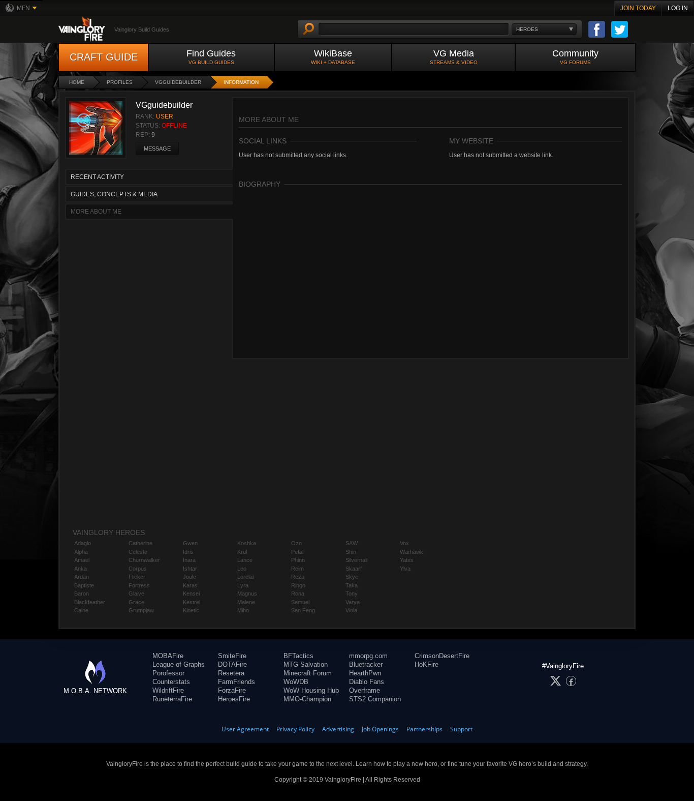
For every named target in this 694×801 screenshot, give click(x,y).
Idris (188, 552)
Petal (297, 552)
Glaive (136, 593)
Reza (297, 577)
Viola (351, 610)
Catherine (140, 543)
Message (157, 148)
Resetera (231, 673)
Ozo (296, 543)
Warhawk (411, 552)
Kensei (191, 593)
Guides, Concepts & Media (114, 194)
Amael (81, 560)
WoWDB (295, 682)
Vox (404, 543)
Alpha (81, 552)
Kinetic (191, 610)
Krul (242, 552)
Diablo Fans (366, 682)
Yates (407, 560)
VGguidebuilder (178, 82)
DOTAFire (232, 664)
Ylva (405, 569)
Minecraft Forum (307, 673)
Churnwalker (144, 560)
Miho (243, 610)
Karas (190, 585)
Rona (297, 593)
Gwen (190, 543)
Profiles (120, 82)
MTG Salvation (305, 664)
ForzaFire (232, 690)
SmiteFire (232, 656)
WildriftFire (168, 690)
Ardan (81, 577)
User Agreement (245, 729)
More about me (96, 211)
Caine (81, 610)
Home (76, 82)
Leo (241, 569)
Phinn (298, 560)
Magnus (247, 593)
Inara (189, 560)
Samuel (300, 602)
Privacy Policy (295, 729)
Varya (352, 602)
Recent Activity (97, 177)
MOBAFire (167, 656)
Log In (678, 8)
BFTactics (298, 656)
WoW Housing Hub (311, 690)
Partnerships (424, 729)
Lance (245, 560)
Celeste (138, 552)
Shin (350, 552)
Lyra (242, 585)
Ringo (298, 585)
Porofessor (168, 673)
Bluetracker (366, 664)
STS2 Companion (375, 699)
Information (241, 82)
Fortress (139, 585)
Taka (351, 585)
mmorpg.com (368, 656)
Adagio (82, 543)
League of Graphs (178, 664)
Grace (136, 602)
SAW (351, 543)
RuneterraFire (172, 699)
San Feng (303, 610)
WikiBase (333, 56)
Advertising (338, 729)
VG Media (454, 56)
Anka (80, 569)
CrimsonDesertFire (442, 656)
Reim (297, 569)
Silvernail (356, 560)
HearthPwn (365, 673)
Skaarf (353, 569)
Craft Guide (104, 57)
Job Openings (380, 729)
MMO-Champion (307, 699)
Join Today (638, 8)
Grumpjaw (141, 610)
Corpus (138, 569)
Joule (189, 577)
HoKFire (426, 664)
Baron (81, 593)
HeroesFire (234, 699)
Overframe (364, 690)
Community (575, 56)
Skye (351, 577)
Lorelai (245, 577)
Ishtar (190, 569)
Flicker (137, 577)
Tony (351, 593)
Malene (246, 602)
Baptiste (84, 585)
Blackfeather (89, 602)
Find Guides (211, 56)
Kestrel (191, 602)
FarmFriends (236, 682)
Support (461, 729)
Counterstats (171, 682)
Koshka (246, 543)
